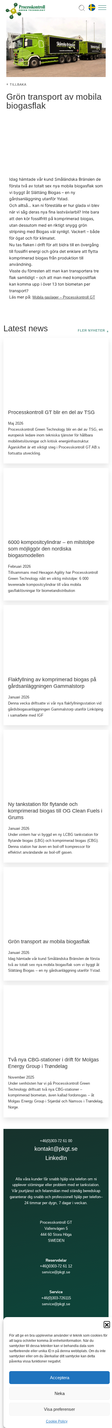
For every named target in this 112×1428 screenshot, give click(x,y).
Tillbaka (18, 84)
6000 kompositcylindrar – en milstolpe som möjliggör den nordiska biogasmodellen (51, 548)
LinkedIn (56, 1158)
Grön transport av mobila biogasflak (49, 941)
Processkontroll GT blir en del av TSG (51, 412)
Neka (60, 1393)
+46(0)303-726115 (56, 1298)
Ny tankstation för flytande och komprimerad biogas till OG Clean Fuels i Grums (55, 810)
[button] (107, 1324)
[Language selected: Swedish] (90, 7)
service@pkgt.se (56, 1272)
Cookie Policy (56, 1421)
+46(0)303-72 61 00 (56, 1141)
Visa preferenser (59, 1409)
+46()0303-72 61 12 (56, 1266)
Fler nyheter (91, 330)
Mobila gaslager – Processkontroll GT (63, 297)
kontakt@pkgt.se (56, 1149)
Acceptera (59, 1377)
